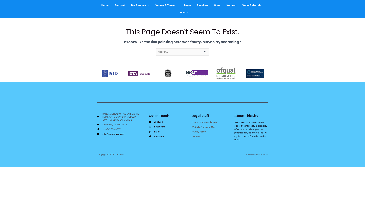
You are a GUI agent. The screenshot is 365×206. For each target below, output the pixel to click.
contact (119, 5)
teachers (202, 5)
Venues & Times (165, 5)
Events (184, 12)
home (105, 5)
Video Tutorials (251, 5)
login (187, 5)
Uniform (231, 5)
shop (217, 5)
